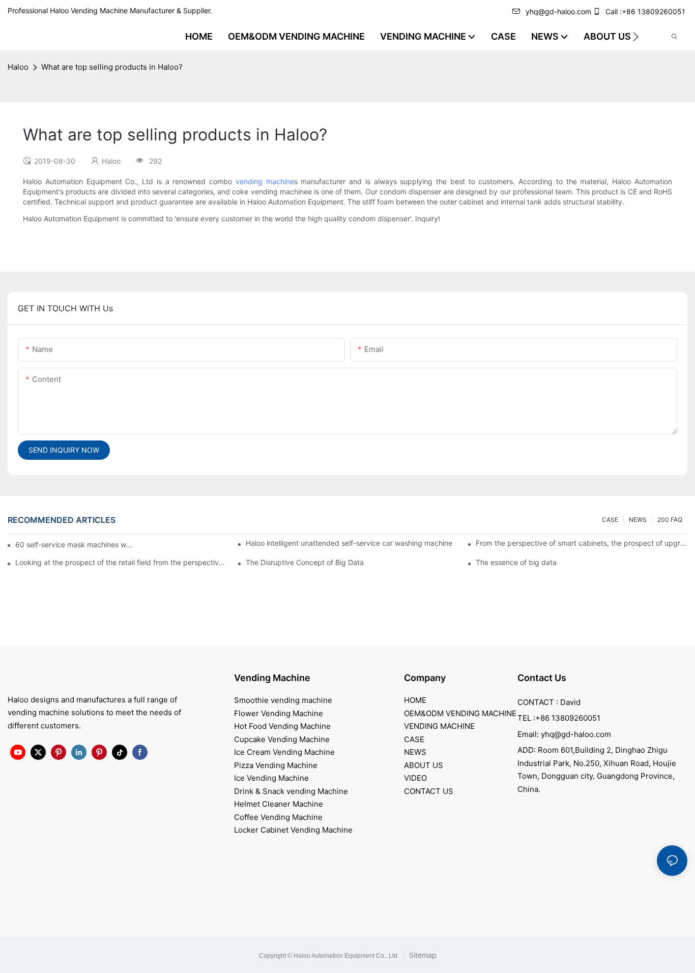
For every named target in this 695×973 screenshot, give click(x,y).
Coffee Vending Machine (278, 817)
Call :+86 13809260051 (645, 11)
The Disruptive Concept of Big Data (305, 562)
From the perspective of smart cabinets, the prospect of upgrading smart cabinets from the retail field (581, 543)
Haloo (18, 67)
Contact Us (541, 677)
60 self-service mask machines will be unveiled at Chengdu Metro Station (74, 544)
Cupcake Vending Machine (282, 739)
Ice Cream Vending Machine (284, 752)
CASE (610, 519)
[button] (636, 36)
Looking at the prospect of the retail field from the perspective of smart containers (121, 562)
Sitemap (422, 955)
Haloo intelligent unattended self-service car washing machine (349, 543)
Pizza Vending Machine (275, 765)
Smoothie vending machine (283, 700)
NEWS (638, 519)
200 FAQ (669, 519)
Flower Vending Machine (278, 713)
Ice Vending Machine (271, 778)
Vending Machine (272, 677)
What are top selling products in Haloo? (112, 67)
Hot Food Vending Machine (282, 726)
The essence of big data (516, 562)
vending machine (265, 181)
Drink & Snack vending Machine (291, 791)
